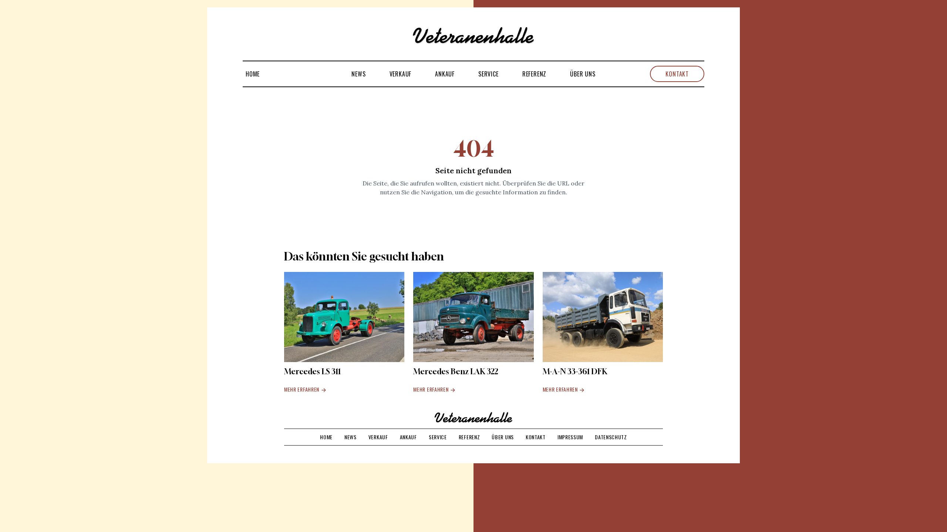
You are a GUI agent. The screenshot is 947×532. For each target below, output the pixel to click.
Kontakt (677, 73)
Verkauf (401, 73)
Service (488, 73)
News (358, 73)
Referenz (534, 73)
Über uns (582, 73)
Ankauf (445, 73)
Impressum (570, 437)
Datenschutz (611, 437)
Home (253, 73)
